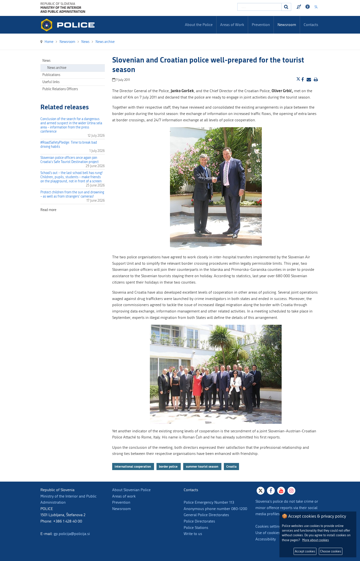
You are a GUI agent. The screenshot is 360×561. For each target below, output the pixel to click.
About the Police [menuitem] (199, 24)
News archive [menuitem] (56, 68)
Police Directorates (199, 521)
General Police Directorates (206, 514)
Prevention (121, 502)
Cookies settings (269, 526)
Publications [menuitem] (51, 75)
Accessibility (265, 539)
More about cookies (315, 540)
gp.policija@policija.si (72, 533)
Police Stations (196, 527)
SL (316, 7)
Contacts (311, 24)
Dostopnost (308, 7)
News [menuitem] (46, 61)
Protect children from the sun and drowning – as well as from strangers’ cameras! (72, 194)
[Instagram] (291, 491)
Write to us (193, 533)
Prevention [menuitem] (261, 24)
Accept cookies (305, 551)
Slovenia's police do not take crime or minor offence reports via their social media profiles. (286, 507)
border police (168, 466)
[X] (260, 491)
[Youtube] (281, 491)
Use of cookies (267, 532)
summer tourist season (202, 466)
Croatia (231, 466)
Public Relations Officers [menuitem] (60, 89)
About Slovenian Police (131, 489)
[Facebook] (271, 491)
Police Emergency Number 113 (209, 502)
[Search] (286, 7)
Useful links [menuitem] (51, 82)
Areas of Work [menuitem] (232, 24)
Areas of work (124, 496)
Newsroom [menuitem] (286, 24)
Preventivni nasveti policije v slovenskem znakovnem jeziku (299, 7)
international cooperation (133, 466)
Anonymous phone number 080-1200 (215, 508)
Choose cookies (330, 551)
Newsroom (121, 508)
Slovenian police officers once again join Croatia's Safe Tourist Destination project (69, 160)
